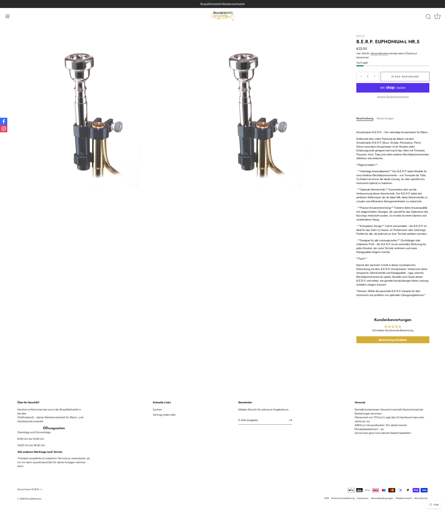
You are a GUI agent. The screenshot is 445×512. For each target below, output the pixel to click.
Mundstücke (421, 498)
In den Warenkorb (405, 76)
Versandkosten (379, 53)
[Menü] (7, 16)
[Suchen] (428, 17)
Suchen (157, 409)
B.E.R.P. (360, 36)
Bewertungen (385, 118)
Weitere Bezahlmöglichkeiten (393, 96)
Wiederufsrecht (404, 498)
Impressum (363, 498)
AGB (326, 498)
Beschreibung (364, 118)
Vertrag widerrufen (164, 414)
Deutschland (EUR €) (28, 489)
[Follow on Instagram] (3, 128)
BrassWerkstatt (33, 498)
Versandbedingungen (382, 498)
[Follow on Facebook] (3, 121)
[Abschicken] (290, 420)
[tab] (366, 118)
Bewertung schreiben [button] (393, 340)
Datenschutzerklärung (343, 498)
